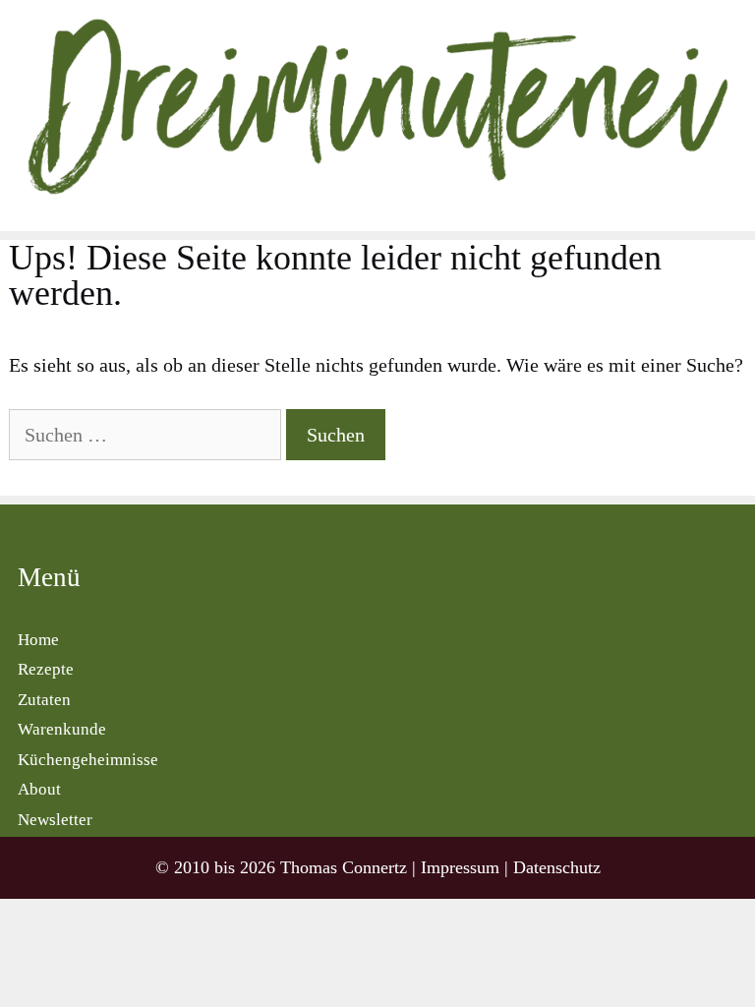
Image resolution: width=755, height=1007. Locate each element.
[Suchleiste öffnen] (735, 213)
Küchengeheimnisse (88, 759)
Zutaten (44, 699)
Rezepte (46, 669)
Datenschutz (557, 867)
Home (38, 639)
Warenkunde (62, 729)
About (39, 789)
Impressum (460, 867)
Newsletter (55, 819)
